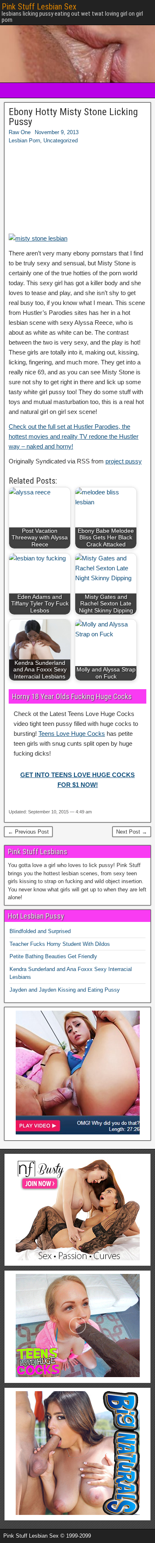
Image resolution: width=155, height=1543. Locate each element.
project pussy (123, 461)
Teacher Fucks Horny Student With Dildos (60, 944)
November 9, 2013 (57, 132)
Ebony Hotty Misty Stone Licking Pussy (73, 117)
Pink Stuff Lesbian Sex (39, 7)
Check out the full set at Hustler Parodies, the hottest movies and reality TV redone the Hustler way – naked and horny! (73, 436)
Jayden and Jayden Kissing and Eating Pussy (65, 990)
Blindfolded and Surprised (40, 931)
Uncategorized (60, 140)
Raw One (20, 132)
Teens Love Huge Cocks (71, 733)
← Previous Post (28, 832)
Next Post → (131, 832)
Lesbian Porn (24, 140)
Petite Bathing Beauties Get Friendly (53, 956)
